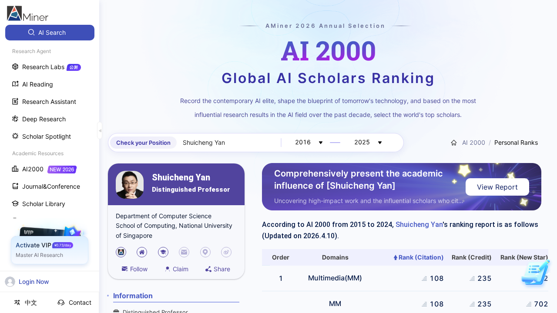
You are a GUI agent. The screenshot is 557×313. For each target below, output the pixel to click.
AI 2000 (472, 142)
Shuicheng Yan (181, 178)
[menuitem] (49, 32)
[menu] (49, 161)
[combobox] (229, 143)
